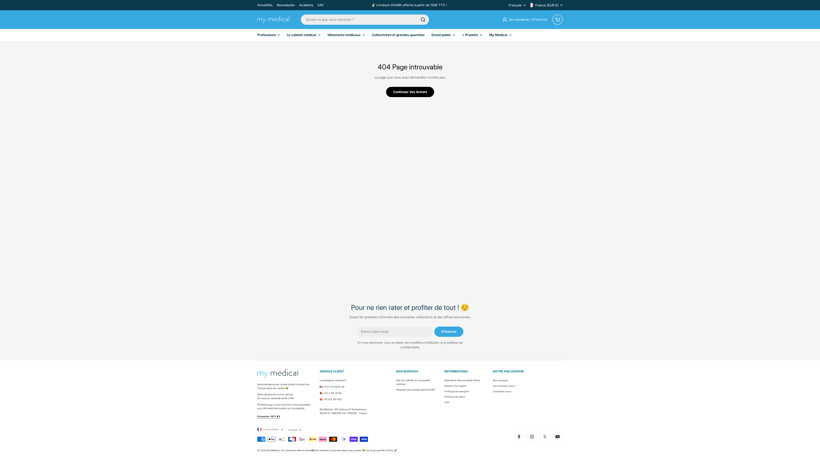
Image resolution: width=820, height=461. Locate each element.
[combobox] (365, 20)
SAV (321, 5)
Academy (306, 5)
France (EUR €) (546, 5)
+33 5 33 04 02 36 (333, 386)
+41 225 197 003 (332, 399)
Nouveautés (286, 5)
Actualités (264, 5)
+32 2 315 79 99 (332, 393)
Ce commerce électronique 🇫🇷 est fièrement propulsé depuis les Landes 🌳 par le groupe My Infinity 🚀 (339, 450)
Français (515, 5)
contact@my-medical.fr (333, 380)
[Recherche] (423, 19)
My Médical (273, 450)
